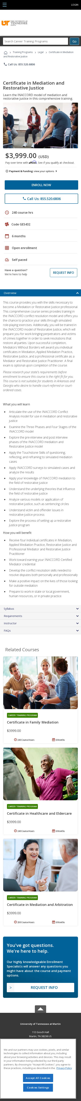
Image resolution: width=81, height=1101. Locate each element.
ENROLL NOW (41, 185)
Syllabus (9, 608)
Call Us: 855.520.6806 (19, 64)
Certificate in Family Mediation (32, 722)
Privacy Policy (64, 1068)
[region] (38, 1069)
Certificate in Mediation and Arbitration (40, 904)
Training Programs (23, 52)
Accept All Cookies (38, 1078)
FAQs (7, 630)
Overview (10, 293)
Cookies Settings (38, 1087)
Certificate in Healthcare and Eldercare (39, 813)
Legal (41, 52)
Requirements (13, 616)
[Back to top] (40, 1024)
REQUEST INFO (63, 273)
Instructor (10, 623)
